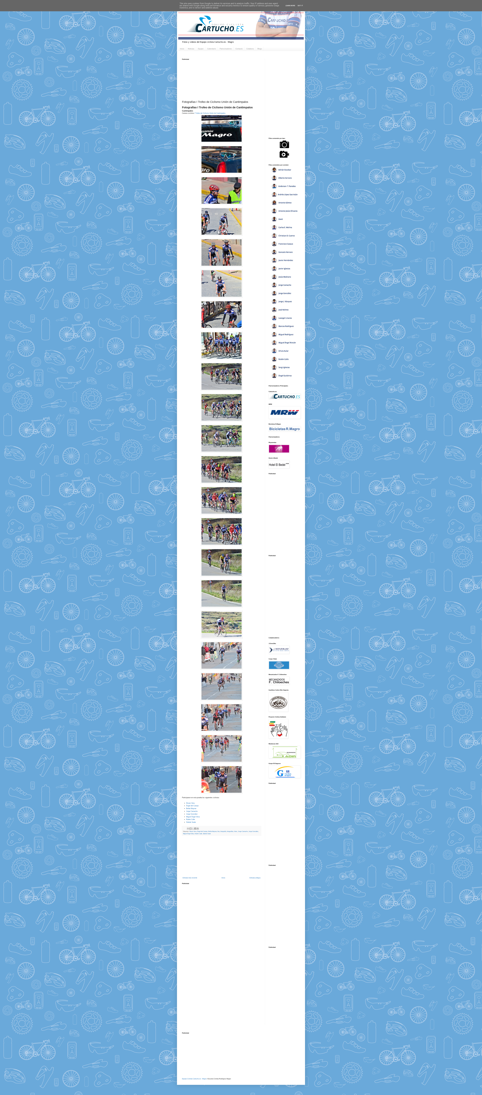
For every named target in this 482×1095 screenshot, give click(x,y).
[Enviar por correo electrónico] (188, 828)
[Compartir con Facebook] (195, 828)
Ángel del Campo (192, 806)
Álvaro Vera (190, 803)
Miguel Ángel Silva (193, 817)
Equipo (200, 49)
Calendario (211, 49)
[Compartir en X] (193, 828)
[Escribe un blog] (190, 828)
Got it (300, 6)
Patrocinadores (226, 49)
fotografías (230, 831)
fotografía (223, 831)
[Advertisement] (221, 79)
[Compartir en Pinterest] (197, 828)
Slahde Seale (191, 822)
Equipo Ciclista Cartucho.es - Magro (194, 1079)
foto (218, 831)
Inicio (182, 49)
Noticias (191, 49)
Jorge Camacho (192, 811)
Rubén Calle (190, 819)
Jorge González (192, 814)
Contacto (239, 49)
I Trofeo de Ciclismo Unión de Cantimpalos (209, 113)
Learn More (290, 6)
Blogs (259, 49)
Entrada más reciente (190, 878)
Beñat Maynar (191, 808)
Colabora (250, 49)
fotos (235, 831)
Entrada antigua (255, 878)
